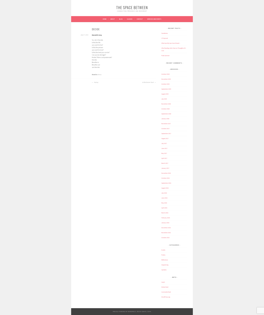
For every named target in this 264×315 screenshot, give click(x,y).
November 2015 (166, 233)
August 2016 (165, 188)
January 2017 (165, 168)
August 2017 (165, 138)
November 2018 (166, 104)
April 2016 (164, 208)
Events (163, 250)
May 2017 (164, 153)
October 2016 (165, 178)
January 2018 (165, 119)
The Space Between (132, 7)
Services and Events (154, 19)
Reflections (164, 260)
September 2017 (166, 133)
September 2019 (166, 89)
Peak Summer (165, 55)
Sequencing (164, 265)
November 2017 (166, 124)
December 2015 (166, 228)
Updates (163, 270)
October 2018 (165, 109)
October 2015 (165, 237)
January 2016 (165, 223)
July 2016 (164, 193)
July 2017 (164, 143)
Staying (96, 82)
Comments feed (166, 292)
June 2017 (164, 148)
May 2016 (164, 203)
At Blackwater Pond (148, 82)
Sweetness (164, 33)
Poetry (99, 74)
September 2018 (166, 114)
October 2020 (165, 74)
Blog (121, 19)
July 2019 (164, 99)
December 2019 (166, 79)
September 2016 (166, 183)
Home (104, 19)
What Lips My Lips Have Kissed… (171, 43)
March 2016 (164, 213)
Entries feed (164, 287)
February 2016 (165, 218)
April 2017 (164, 158)
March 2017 (164, 163)
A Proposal (164, 38)
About (112, 19)
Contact (140, 19)
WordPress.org (165, 297)
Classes (129, 19)
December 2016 (166, 173)
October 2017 (165, 128)
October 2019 (165, 84)
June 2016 (164, 198)
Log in (163, 282)
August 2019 (165, 94)
